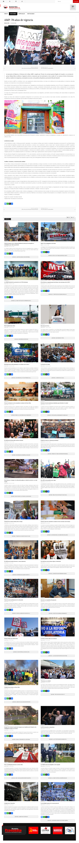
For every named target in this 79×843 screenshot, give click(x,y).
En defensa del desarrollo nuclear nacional (13, 440)
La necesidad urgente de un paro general (50, 803)
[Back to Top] (1, 842)
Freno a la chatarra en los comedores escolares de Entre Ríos (17, 403)
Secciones (13, 13)
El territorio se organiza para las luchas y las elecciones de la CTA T (55, 282)
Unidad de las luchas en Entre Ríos (12, 687)
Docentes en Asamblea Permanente (48, 600)
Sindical (7, 219)
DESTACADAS (30, 13)
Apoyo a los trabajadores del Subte (48, 243)
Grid (69, 217)
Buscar (76, 1)
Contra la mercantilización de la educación (13, 600)
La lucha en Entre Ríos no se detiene (49, 638)
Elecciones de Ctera (45, 325)
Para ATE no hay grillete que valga (48, 480)
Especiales (22, 13)
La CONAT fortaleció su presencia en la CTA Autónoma (16, 282)
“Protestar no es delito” (46, 681)
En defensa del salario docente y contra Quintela (15, 561)
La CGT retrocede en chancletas (47, 727)
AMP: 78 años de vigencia (18, 20)
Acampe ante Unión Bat (9, 803)
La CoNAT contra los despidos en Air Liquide (50, 764)
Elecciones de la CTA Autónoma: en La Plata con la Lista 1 (16, 364)
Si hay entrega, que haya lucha (11, 638)
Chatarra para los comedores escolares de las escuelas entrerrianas (55, 521)
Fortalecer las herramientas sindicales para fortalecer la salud (54, 403)
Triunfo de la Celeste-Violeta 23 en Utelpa (13, 521)
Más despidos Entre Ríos (9, 325)
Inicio (6, 13)
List (73, 217)
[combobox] (64, 1)
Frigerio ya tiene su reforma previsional (49, 440)
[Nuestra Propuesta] (12, 7)
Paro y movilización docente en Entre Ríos (13, 764)
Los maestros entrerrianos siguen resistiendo (51, 561)
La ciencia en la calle (45, 364)
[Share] (39, 204)
